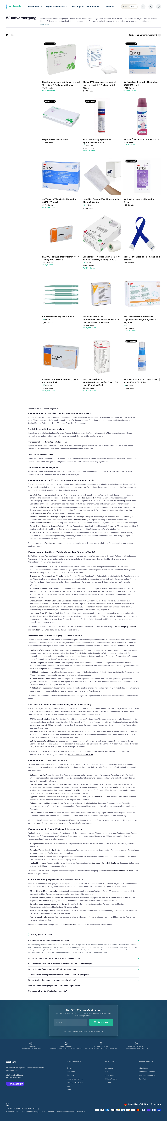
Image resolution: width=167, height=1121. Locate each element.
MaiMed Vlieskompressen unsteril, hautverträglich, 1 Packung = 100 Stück (100, 85)
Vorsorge (76, 6)
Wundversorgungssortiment (125, 627)
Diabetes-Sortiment (58, 793)
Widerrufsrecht (111, 1079)
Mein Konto (71, 1072)
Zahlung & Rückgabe (75, 1082)
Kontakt (69, 1068)
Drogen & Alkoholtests (56, 6)
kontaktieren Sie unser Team (43, 630)
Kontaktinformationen (65, 1112)
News (69, 1090)
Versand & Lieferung (75, 1079)
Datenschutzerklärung (95, 1031)
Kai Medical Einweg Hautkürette (58, 316)
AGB (106, 1072)
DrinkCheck (143, 1068)
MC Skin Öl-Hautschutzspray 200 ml (141, 139)
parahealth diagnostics (147, 1075)
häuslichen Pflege (37, 669)
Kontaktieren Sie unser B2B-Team (120, 871)
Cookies (108, 1082)
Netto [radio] (125, 6)
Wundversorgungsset (53, 543)
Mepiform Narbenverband (55, 139)
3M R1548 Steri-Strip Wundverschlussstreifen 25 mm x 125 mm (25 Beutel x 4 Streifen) (101, 319)
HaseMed (142, 1079)
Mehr (108, 6)
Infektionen (33, 6)
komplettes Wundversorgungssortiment (48, 823)
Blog (68, 1086)
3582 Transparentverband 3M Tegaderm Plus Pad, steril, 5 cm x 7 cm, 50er (140, 319)
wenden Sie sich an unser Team (80, 754)
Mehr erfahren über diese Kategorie (42, 409)
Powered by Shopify (30, 1108)
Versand (51, 1112)
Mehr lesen (44, 24)
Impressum (109, 1068)
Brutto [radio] (133, 6)
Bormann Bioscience (147, 1072)
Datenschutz (110, 1075)
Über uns (70, 1075)
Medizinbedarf (93, 6)
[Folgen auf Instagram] (7, 1104)
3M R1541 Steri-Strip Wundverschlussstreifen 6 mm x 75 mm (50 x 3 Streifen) (100, 382)
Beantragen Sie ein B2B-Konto (104, 863)
